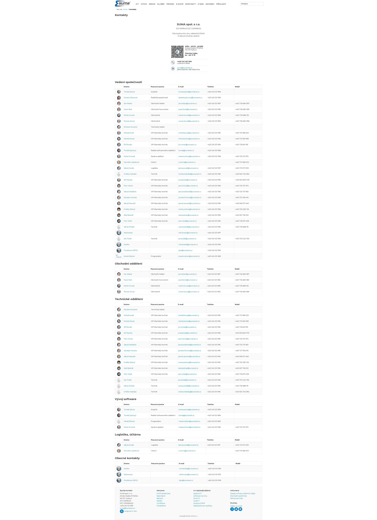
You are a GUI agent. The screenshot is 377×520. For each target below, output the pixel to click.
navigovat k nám (130, 511)
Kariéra (126, 244)
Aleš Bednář (128, 215)
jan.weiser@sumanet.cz (187, 103)
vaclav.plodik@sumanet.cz (188, 227)
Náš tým (160, 498)
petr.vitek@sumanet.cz (187, 221)
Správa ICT (197, 493)
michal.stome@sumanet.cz (189, 139)
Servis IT (196, 498)
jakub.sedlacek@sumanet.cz (189, 192)
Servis (152, 4)
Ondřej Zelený (129, 209)
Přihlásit (221, 4)
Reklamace (128, 233)
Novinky (210, 4)
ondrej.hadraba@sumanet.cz (189, 174)
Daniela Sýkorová (130, 98)
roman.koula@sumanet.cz (188, 121)
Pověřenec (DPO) (131, 250)
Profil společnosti (163, 493)
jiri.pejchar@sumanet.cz (187, 180)
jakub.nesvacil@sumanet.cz (189, 203)
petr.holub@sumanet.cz (188, 186)
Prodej (170, 4)
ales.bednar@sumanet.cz (188, 215)
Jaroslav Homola (130, 197)
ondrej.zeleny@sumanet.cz (189, 209)
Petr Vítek (128, 221)
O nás (201, 4)
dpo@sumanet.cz (185, 250)
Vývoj (144, 4)
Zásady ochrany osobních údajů (242, 493)
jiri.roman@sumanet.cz (187, 145)
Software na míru (200, 496)
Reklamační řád (236, 498)
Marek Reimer (129, 256)
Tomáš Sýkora (129, 92)
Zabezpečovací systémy (202, 506)
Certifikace (161, 503)
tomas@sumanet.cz (186, 150)
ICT (137, 4)
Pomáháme (161, 506)
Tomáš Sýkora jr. (130, 150)
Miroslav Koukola (130, 127)
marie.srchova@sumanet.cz (189, 156)
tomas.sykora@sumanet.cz (188, 92)
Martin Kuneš (129, 115)
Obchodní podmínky (238, 496)
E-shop (179, 4)
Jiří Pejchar (128, 180)
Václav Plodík (129, 227)
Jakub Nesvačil (129, 203)
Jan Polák (127, 239)
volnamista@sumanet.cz (188, 244)
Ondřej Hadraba (130, 174)
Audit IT (196, 501)
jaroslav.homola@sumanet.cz (189, 197)
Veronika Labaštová (131, 162)
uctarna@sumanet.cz (187, 162)
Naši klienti (161, 496)
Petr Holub (128, 186)
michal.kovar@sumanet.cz (188, 133)
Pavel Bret (128, 109)
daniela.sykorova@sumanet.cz (190, 98)
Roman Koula (129, 121)
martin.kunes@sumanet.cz (189, 115)
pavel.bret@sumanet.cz (187, 109)
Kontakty (190, 4)
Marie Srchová (129, 156)
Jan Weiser (128, 103)
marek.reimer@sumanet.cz (189, 256)
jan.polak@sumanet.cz (187, 239)
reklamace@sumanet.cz (188, 233)
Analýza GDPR (199, 503)
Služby (161, 4)
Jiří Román (128, 145)
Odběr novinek (236, 506)
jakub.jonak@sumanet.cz (188, 168)
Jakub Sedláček (130, 192)
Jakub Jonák (129, 168)
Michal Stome (129, 139)
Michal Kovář (129, 133)
